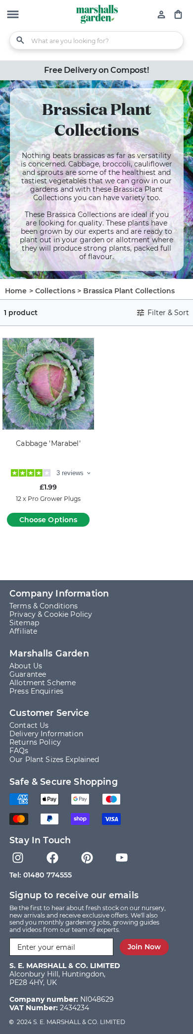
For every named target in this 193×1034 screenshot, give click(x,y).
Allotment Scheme (42, 682)
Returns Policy (35, 742)
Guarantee (27, 674)
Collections (55, 290)
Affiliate (23, 631)
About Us (25, 665)
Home (16, 290)
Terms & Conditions (43, 605)
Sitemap (24, 622)
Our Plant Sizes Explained (54, 759)
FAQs (19, 750)
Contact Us (28, 725)
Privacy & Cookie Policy (50, 614)
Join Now (144, 946)
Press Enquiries (36, 691)
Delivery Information (46, 733)
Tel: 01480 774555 (40, 875)
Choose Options (48, 519)
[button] (13, 15)
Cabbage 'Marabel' (48, 443)
